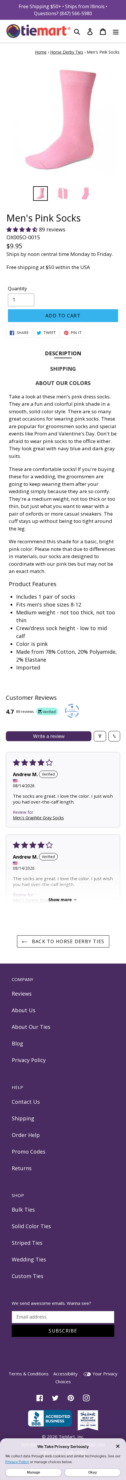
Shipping (23, 1118)
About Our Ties (31, 1026)
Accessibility (65, 1374)
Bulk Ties (23, 1209)
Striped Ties (27, 1242)
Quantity (17, 288)
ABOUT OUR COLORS (63, 382)
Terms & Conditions (28, 1374)
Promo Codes (28, 1151)
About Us (23, 1010)
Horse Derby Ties (66, 52)
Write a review (48, 736)
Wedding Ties (29, 1259)
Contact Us (26, 1101)
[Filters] (100, 736)
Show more (60, 899)
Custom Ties (27, 1275)
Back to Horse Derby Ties (67, 941)
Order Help (26, 1134)
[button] (22, 229)
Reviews (22, 993)
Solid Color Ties (31, 1226)
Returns (22, 1168)
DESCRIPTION (63, 353)
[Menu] (115, 31)
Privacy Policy (29, 1060)
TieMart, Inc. (71, 1436)
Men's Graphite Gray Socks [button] (38, 817)
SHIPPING (63, 368)
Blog (17, 1043)
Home (41, 52)
